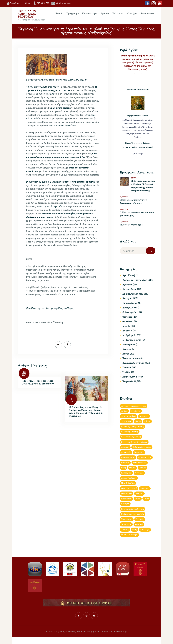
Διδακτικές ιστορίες (142, 447)
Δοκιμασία (126, 452)
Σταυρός (126, 367)
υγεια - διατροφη (129, 535)
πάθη (134, 529)
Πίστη (137, 498)
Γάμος (147, 421)
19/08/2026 (124, 222)
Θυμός (132, 468)
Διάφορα (125, 447)
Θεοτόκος (127, 317)
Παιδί (146, 498)
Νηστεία (126, 349)
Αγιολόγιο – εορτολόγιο (134, 280)
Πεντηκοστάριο (130, 358)
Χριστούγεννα (129, 376)
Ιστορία (126, 326)
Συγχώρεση (126, 519)
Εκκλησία (127, 298)
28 (24, 372)
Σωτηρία (140, 519)
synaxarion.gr (138, 154)
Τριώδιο (126, 372)
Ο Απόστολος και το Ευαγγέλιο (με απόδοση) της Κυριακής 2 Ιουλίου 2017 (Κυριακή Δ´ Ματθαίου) (86, 411)
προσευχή (144, 529)
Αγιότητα (127, 284)
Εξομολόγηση (144, 457)
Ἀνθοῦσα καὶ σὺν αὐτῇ (132, 124)
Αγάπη (124, 411)
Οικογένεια (126, 498)
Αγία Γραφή (128, 275)
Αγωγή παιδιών (128, 416)
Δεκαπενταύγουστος (132, 294)
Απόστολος (126, 421)
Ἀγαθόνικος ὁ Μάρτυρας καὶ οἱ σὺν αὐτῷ (137, 120)
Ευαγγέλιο (128, 307)
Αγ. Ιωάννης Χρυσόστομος (133, 406)
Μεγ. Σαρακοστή (129, 488)
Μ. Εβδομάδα (129, 335)
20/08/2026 (124, 209)
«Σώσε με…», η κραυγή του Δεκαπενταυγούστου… (133, 201)
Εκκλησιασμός (128, 457)
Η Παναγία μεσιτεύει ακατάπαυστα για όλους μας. (137, 214)
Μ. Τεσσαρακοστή (131, 340)
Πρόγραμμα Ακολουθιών (132, 514)
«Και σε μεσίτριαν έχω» (131, 225)
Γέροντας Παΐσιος (129, 432)
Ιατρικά (142, 468)
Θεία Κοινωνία (139, 462)
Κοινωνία (127, 330)
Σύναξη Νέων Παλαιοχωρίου (137, 73)
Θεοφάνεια (127, 321)
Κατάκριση (126, 473)
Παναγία (125, 504)
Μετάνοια (144, 488)
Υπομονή (139, 524)
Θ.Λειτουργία (129, 312)
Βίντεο (138, 421)
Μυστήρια (127, 344)
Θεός (123, 468)
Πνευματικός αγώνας (133, 363)
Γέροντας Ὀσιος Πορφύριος (134, 442)
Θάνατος (125, 462)
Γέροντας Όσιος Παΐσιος (132, 426)
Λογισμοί (139, 473)
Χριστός (125, 529)
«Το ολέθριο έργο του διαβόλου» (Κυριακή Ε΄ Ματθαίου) (38, 382)
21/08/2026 (124, 197)
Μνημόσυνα (126, 493)
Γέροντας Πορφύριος (131, 437)
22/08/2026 (135, 178)
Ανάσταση (144, 416)
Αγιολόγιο (135, 411)
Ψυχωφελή (127, 381)
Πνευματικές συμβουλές (132, 509)
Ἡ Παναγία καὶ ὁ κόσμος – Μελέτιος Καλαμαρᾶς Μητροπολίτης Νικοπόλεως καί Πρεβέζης (143, 186)
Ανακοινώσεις (129, 289)
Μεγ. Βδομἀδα (128, 483)
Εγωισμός (139, 452)
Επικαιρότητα (129, 303)
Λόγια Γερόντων (129, 478)
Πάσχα (125, 353)
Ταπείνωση (126, 524)
